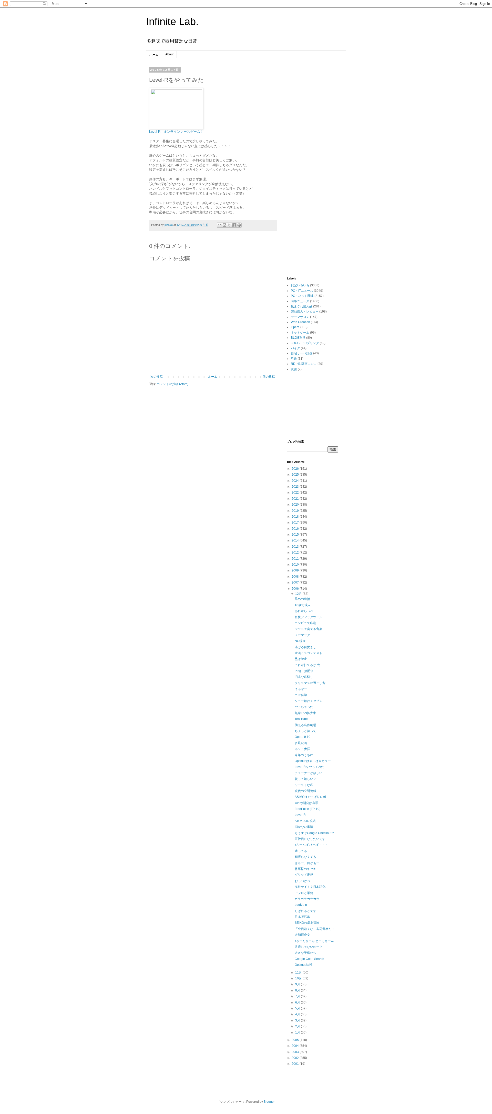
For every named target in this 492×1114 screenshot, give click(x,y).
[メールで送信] (219, 225)
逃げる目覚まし (305, 647)
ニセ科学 (301, 695)
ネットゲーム (300, 332)
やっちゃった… (305, 707)
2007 (296, 582)
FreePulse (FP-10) (307, 809)
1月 (298, 1032)
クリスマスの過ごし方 (310, 683)
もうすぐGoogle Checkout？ (314, 833)
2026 (296, 468)
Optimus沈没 (303, 965)
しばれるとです (305, 911)
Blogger (269, 1101)
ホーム (154, 54)
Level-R (300, 815)
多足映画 (301, 743)
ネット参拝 (302, 749)
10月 (299, 978)
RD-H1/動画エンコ (304, 364)
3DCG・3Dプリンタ (305, 343)
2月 (298, 1026)
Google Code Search (309, 959)
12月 (299, 594)
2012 (296, 552)
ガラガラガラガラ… (308, 899)
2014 (296, 540)
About (169, 54)
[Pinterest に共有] (239, 225)
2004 (296, 1046)
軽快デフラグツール (308, 617)
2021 (296, 498)
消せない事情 (304, 827)
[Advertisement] (312, 145)
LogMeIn (301, 905)
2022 (296, 492)
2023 (296, 486)
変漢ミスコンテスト (308, 653)
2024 (296, 481)
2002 (296, 1058)
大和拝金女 (302, 935)
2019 (296, 511)
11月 (299, 972)
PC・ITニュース (302, 291)
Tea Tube (301, 719)
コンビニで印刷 (305, 623)
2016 (296, 528)
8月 (298, 990)
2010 (296, 564)
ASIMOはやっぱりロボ (310, 797)
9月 (298, 984)
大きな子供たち (305, 953)
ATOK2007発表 (305, 821)
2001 (296, 1064)
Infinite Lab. (172, 21)
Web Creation (300, 322)
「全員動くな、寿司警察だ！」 (316, 929)
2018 (296, 516)
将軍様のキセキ (305, 869)
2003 (296, 1052)
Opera (295, 327)
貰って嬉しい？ (305, 779)
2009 (296, 570)
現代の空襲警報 (305, 791)
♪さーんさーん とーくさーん (314, 941)
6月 (298, 1002)
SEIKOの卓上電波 (307, 923)
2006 (296, 588)
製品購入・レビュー (305, 311)
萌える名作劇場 (305, 725)
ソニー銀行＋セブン (308, 701)
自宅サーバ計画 (301, 353)
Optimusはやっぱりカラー (313, 761)
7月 (298, 996)
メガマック (302, 635)
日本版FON (302, 917)
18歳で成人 (303, 605)
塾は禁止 (301, 659)
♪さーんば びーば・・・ (311, 845)
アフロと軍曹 (304, 893)
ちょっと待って (305, 731)
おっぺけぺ (302, 881)
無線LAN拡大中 (305, 713)
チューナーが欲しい (308, 773)
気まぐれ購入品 (301, 306)
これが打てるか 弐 (307, 665)
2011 (296, 558)
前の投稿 (269, 376)
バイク (295, 348)
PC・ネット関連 (302, 296)
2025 (296, 474)
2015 (296, 534)
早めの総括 (302, 599)
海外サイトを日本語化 (310, 887)
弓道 (294, 358)
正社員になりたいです (310, 839)
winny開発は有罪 (306, 803)
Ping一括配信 (304, 671)
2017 (296, 522)
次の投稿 (156, 376)
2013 (296, 546)
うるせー (301, 689)
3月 (298, 1020)
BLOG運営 (298, 337)
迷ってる (301, 851)
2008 (296, 576)
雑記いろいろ (300, 285)
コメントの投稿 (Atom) (172, 384)
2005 (296, 1040)
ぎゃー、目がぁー (307, 863)
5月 (298, 1008)
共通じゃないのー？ (308, 947)
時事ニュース (300, 301)
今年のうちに (304, 755)
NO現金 (300, 641)
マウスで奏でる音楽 (308, 629)
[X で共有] (229, 225)
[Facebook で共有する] (234, 225)
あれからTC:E (304, 611)
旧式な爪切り (304, 677)
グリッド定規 (304, 875)
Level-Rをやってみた (309, 767)
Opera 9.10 (302, 737)
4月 (298, 1014)
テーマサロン (300, 317)
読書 (294, 369)
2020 (296, 504)
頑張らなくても (305, 857)
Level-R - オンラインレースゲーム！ (176, 132)
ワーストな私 (304, 785)
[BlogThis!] (224, 225)
